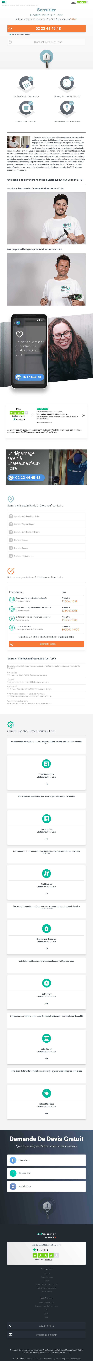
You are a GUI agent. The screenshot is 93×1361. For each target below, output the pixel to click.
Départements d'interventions (46, 1306)
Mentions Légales (51, 1359)
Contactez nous (46, 1277)
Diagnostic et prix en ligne (48, 42)
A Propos (46, 1273)
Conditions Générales (34, 1359)
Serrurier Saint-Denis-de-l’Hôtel (26, 532)
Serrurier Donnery (21, 548)
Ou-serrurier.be (46, 1292)
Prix (46, 1310)
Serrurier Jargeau (21, 540)
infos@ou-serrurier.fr (46, 1334)
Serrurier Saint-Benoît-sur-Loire (26, 516)
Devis (46, 1313)
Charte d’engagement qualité (46, 1284)
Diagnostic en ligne (48, 644)
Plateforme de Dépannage (46, 1288)
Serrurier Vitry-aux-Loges (24, 524)
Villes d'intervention (46, 1302)
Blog (46, 1317)
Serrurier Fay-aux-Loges (24, 556)
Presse (46, 1281)
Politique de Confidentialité (70, 1359)
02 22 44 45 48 (48, 28)
